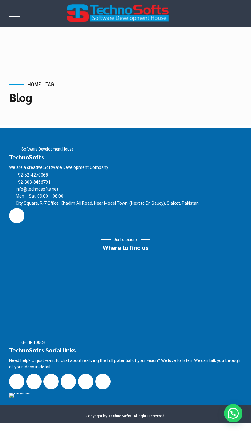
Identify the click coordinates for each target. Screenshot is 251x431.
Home (34, 84)
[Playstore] (30, 399)
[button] (233, 413)
